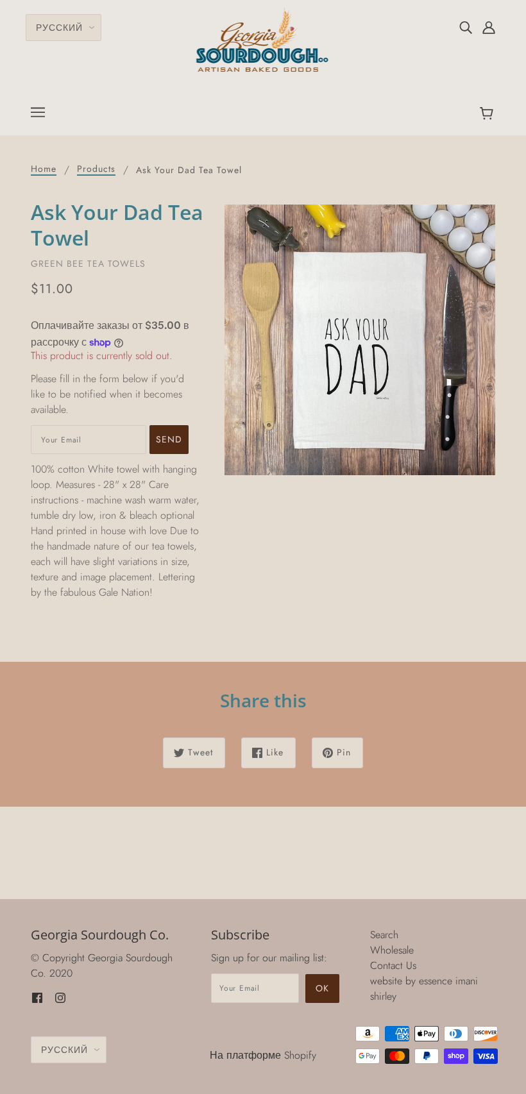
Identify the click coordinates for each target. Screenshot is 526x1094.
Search (384, 934)
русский (59, 27)
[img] (465, 27)
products (96, 169)
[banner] (263, 38)
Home (43, 169)
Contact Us (393, 965)
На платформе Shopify (263, 1055)
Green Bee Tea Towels (88, 263)
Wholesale (392, 950)
